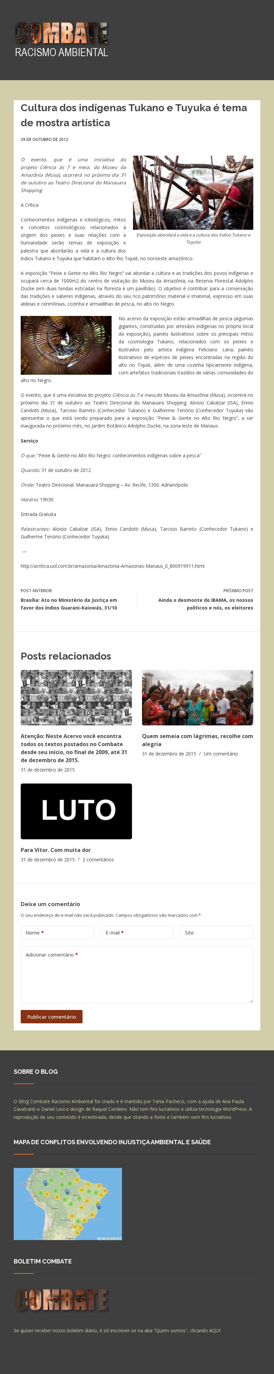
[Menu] (257, 40)
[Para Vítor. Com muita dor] (76, 811)
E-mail (115, 932)
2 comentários (98, 859)
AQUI (215, 1330)
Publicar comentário (51, 1016)
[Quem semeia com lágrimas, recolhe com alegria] (197, 698)
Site (189, 932)
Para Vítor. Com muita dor (56, 850)
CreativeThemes (131, 1362)
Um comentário (221, 753)
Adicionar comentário (52, 954)
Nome (35, 932)
